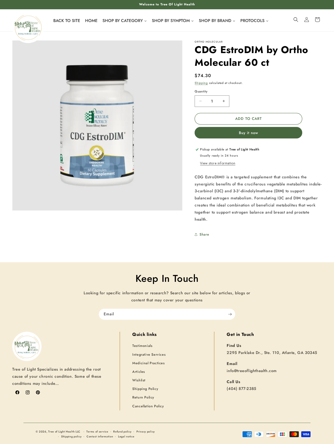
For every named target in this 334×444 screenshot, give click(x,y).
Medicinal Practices (148, 363)
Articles (138, 371)
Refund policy (122, 431)
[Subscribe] (229, 314)
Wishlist (138, 380)
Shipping (201, 83)
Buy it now (248, 133)
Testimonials (142, 345)
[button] (295, 19)
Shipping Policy (145, 389)
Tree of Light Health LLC (64, 431)
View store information (217, 163)
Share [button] (204, 234)
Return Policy (143, 397)
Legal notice (126, 436)
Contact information (100, 436)
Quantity (201, 91)
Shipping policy (71, 436)
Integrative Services (149, 354)
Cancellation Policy (148, 406)
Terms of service (97, 431)
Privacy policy (145, 431)
